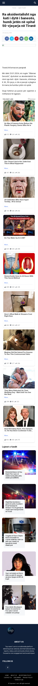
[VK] (21, 38)
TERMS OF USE (19, 680)
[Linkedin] (31, 38)
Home (14, 8)
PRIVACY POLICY (28, 677)
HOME (7, 675)
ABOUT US (14, 675)
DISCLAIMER (17, 677)
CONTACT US (8, 677)
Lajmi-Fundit (22, 8)
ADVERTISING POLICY (25, 675)
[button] (3, 3)
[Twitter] (12, 38)
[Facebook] (7, 38)
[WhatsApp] (26, 38)
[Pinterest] (16, 38)
